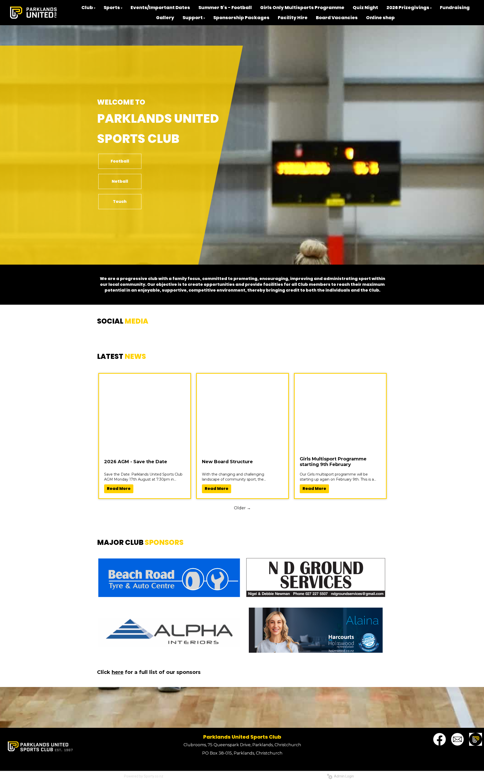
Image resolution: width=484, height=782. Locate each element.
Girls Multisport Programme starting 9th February (333, 461)
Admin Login (343, 776)
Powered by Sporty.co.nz (143, 776)
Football (120, 161)
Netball (120, 181)
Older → (242, 508)
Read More (119, 488)
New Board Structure (227, 461)
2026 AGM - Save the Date (135, 461)
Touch (120, 201)
